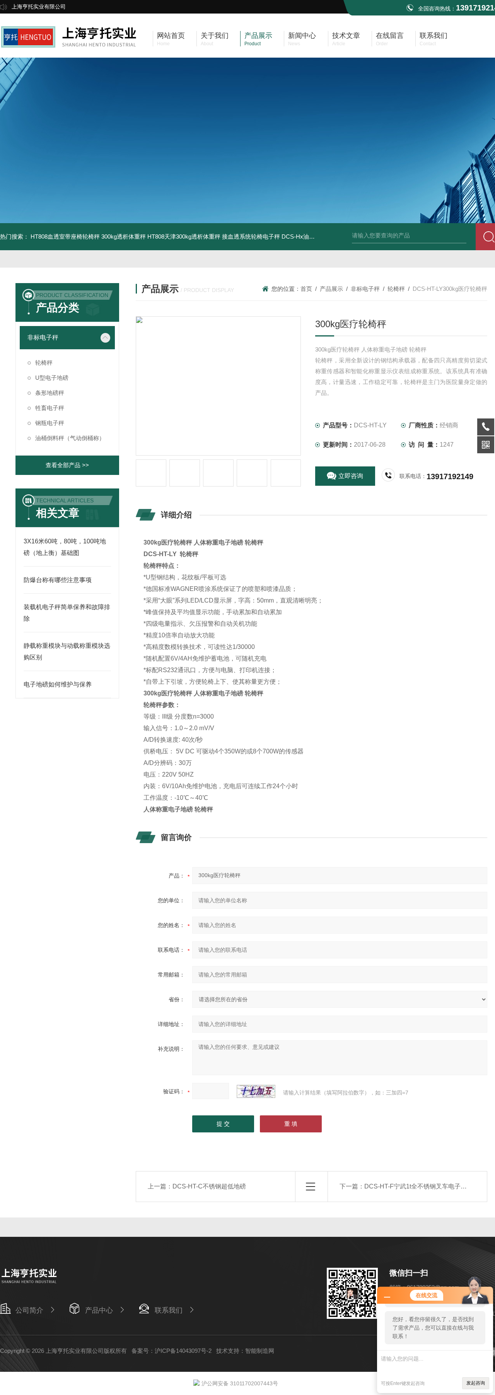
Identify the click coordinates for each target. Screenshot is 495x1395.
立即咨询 (350, 476)
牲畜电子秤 (49, 408)
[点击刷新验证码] (256, 1091)
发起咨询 (475, 1383)
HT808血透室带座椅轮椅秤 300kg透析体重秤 (88, 236)
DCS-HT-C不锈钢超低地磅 (209, 1186)
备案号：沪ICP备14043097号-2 (171, 1350)
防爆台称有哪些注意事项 (58, 580)
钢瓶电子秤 (49, 423)
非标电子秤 (42, 337)
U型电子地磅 (51, 377)
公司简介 (29, 1310)
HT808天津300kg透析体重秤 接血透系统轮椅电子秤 (213, 236)
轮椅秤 (44, 362)
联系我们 (169, 1310)
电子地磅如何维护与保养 (58, 684)
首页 (306, 288)
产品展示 (331, 288)
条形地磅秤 (49, 392)
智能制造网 (259, 1350)
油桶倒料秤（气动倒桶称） (70, 438)
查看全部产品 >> (67, 465)
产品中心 (99, 1310)
